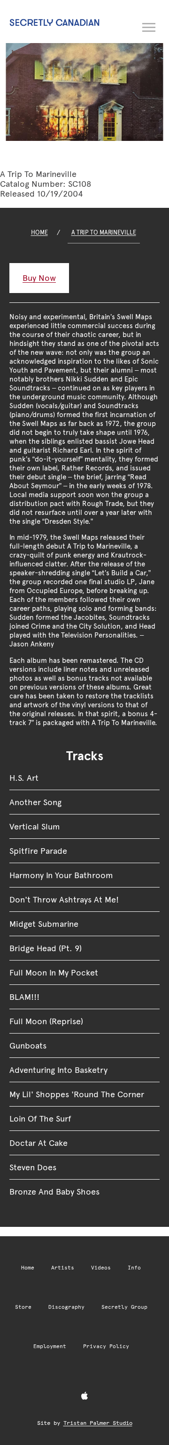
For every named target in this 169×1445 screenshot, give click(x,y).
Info (134, 1268)
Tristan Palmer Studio (97, 1423)
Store (23, 1307)
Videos (101, 1268)
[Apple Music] (84, 1396)
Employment (49, 1346)
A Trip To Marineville (103, 232)
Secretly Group (124, 1307)
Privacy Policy (106, 1346)
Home (39, 232)
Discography (66, 1307)
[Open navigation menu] (149, 25)
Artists (62, 1268)
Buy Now (39, 278)
